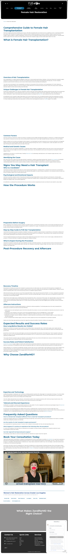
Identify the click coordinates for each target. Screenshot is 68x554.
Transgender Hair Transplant (40, 545)
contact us (32, 447)
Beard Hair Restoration (39, 541)
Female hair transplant (7, 343)
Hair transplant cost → (16, 500)
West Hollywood (21, 498)
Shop (20, 542)
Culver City (35, 498)
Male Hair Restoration (38, 537)
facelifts (46, 98)
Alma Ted (36, 540)
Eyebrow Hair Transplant (39, 542)
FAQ (20, 545)
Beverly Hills (6, 498)
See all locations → (7, 500)
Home (4, 21)
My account (22, 541)
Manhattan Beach (42, 498)
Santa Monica (13, 498)
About (21, 537)
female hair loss (29, 153)
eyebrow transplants (48, 411)
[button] (34, 524)
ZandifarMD (50, 439)
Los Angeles (28, 498)
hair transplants (55, 159)
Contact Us (21, 540)
